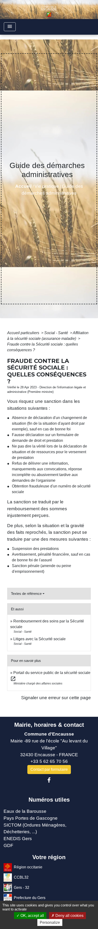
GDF (8, 845)
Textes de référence (26, 594)
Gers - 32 (21, 887)
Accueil (23, 186)
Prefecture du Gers (29, 897)
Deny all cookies (68, 916)
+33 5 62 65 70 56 (49, 761)
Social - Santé (56, 333)
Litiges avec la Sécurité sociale (39, 639)
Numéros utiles (49, 799)
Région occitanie (28, 867)
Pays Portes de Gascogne (31, 818)
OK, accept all (32, 916)
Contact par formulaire (49, 769)
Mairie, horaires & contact (49, 725)
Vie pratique (46, 186)
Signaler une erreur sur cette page (56, 697)
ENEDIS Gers (18, 838)
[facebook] (49, 780)
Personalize (50, 922)
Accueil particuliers (23, 333)
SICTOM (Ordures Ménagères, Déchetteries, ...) (35, 828)
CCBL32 (21, 877)
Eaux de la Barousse (25, 811)
